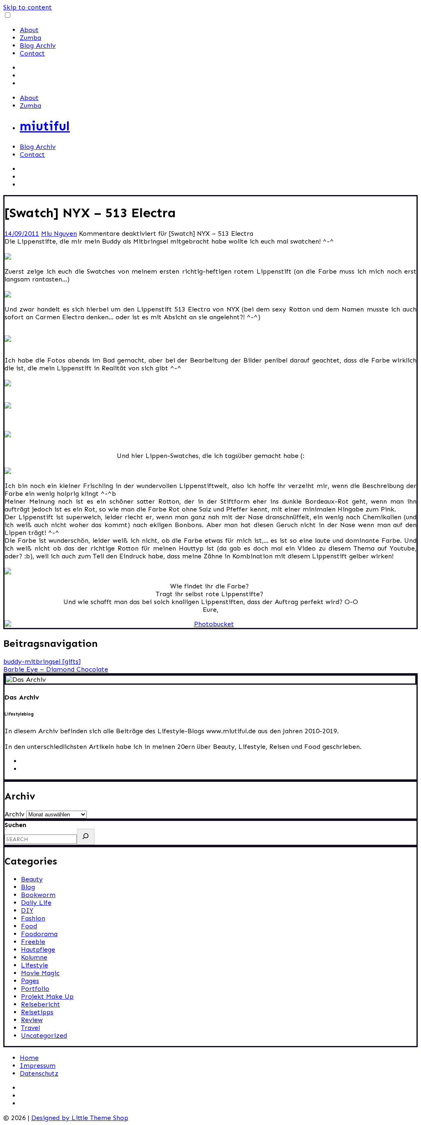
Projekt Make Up (47, 996)
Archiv (14, 814)
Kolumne (34, 957)
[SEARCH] (86, 837)
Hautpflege (38, 949)
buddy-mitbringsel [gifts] (42, 661)
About (29, 30)
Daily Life (36, 903)
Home (29, 1058)
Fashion (33, 918)
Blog (28, 887)
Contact (32, 53)
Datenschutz (39, 1073)
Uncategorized (44, 1035)
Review (32, 1020)
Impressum (38, 1065)
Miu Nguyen (59, 233)
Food (29, 926)
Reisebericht (40, 1004)
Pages (30, 981)
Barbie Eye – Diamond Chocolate (55, 669)
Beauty (32, 879)
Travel (30, 1028)
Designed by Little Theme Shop (79, 1118)
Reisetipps (37, 1012)
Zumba (30, 38)
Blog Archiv (38, 45)
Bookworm (38, 895)
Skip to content (27, 7)
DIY (27, 910)
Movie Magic (40, 973)
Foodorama (39, 934)
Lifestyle (34, 965)
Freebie (33, 942)
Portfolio (35, 989)
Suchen (15, 825)
